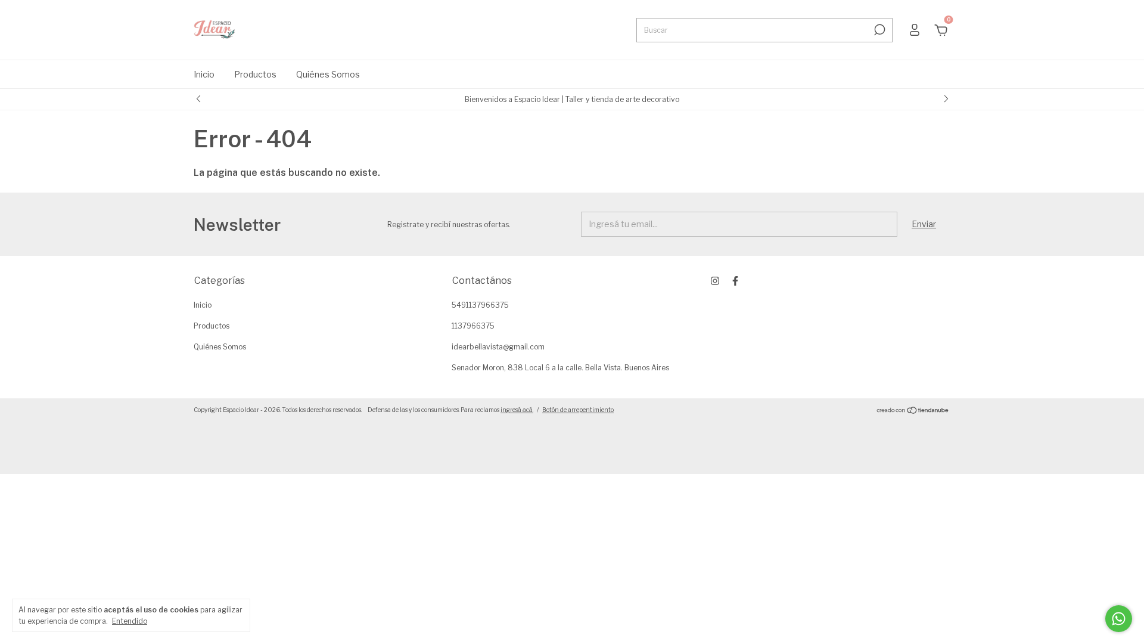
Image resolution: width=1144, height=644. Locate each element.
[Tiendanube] (913, 411)
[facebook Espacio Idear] (735, 281)
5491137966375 (480, 305)
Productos (255, 74)
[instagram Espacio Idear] (715, 281)
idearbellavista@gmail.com (498, 346)
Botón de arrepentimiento (578, 409)
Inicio (204, 74)
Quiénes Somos (328, 74)
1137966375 (473, 325)
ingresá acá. (516, 409)
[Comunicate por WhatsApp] (1118, 618)
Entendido (129, 621)
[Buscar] (879, 30)
